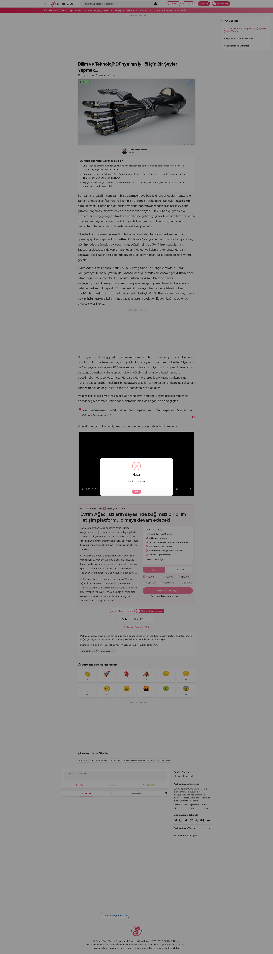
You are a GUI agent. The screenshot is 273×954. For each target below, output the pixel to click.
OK (136, 492)
